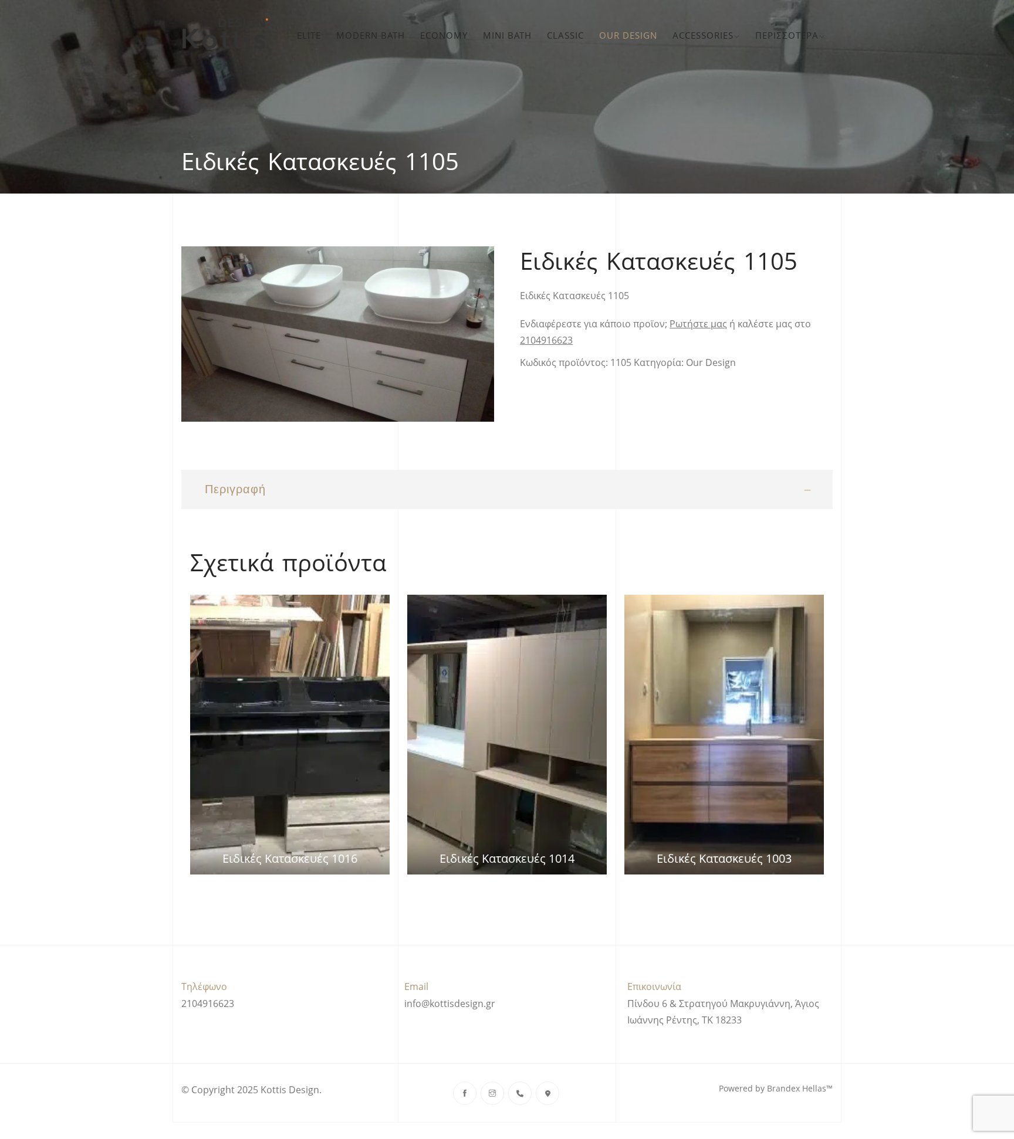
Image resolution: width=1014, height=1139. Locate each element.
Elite (309, 35)
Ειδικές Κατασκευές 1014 (507, 858)
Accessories (703, 35)
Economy (444, 35)
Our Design (628, 35)
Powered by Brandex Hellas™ (776, 1088)
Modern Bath (370, 35)
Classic (565, 35)
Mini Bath (507, 35)
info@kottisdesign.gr (449, 1003)
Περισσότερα (787, 35)
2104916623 (546, 340)
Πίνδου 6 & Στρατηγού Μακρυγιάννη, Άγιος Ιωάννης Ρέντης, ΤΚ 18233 (723, 1011)
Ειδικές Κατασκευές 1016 (289, 858)
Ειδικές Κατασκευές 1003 (724, 858)
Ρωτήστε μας (698, 323)
